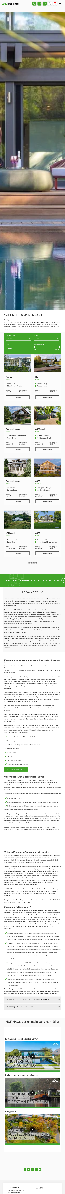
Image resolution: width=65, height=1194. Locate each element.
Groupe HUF (39, 1188)
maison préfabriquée (10, 880)
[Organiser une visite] (39, 4)
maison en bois (36, 612)
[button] (25, 1169)
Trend (8, 344)
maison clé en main (39, 322)
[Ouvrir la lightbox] (32, 1056)
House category (11, 335)
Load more (32, 563)
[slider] (34, 347)
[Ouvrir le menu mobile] (60, 4)
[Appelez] (34, 4)
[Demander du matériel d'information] (45, 4)
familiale (39, 614)
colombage (16, 614)
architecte (29, 683)
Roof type (37, 335)
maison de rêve (33, 809)
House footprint (39, 344)
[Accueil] (16, 3)
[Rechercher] (50, 4)
